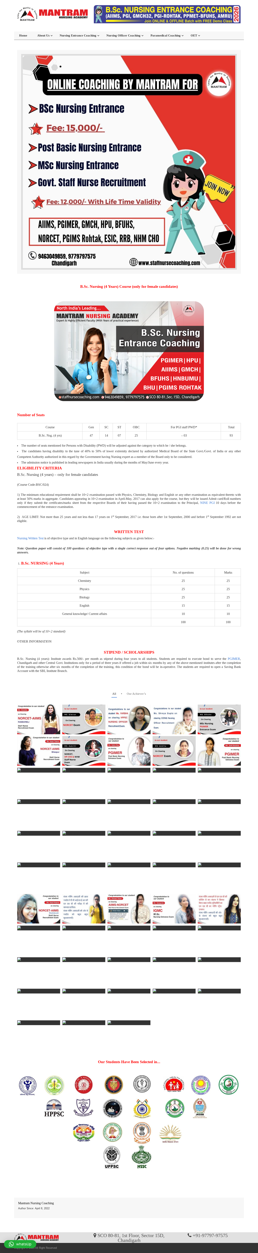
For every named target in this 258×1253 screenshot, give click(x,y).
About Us (43, 35)
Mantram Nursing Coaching (36, 1203)
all (114, 693)
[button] (20, 1244)
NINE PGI (206, 502)
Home (23, 35)
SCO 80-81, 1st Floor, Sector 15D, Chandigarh (131, 1238)
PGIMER (234, 658)
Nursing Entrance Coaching (78, 35)
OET (194, 35)
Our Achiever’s (136, 693)
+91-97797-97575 (210, 1235)
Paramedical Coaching (166, 35)
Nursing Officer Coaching (123, 35)
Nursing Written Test (30, 538)
